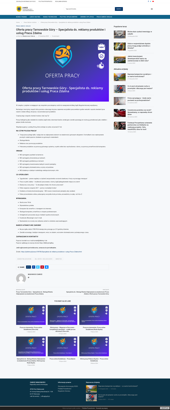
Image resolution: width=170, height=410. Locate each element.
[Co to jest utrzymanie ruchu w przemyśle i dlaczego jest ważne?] (120, 89)
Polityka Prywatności (45, 1)
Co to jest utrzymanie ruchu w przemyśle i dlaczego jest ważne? (140, 87)
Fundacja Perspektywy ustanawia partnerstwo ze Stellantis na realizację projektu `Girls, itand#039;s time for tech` (140, 126)
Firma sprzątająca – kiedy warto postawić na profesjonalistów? (139, 99)
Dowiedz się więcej (102, 408)
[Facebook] (148, 1)
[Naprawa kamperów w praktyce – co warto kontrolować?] (120, 77)
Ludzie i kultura (35, 17)
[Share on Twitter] (38, 267)
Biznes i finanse (21, 17)
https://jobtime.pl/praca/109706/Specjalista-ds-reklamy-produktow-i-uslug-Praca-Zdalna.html (51, 252)
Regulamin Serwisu (61, 1)
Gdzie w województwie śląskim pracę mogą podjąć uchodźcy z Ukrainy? (139, 46)
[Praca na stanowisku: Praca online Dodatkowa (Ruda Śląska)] (94, 315)
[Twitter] (150, 1)
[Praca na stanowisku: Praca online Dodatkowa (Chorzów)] (31, 315)
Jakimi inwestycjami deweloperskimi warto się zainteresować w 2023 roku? (138, 58)
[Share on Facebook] (33, 267)
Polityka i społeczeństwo (68, 17)
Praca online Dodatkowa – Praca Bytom (62, 359)
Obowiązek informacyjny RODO (26, 1)
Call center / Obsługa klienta (43, 259)
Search (118, 9)
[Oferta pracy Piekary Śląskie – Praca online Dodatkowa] (94, 346)
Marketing (59, 259)
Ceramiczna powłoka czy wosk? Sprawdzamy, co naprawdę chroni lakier (140, 112)
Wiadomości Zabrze (29, 36)
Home (18, 22)
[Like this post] (29, 267)
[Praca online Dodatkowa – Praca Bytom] (62, 346)
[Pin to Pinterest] (42, 267)
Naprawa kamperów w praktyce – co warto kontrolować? (140, 75)
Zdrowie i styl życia (87, 17)
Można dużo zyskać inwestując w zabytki (140, 33)
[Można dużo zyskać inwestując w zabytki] (120, 35)
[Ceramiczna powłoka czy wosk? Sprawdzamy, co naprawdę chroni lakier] (120, 113)
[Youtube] (153, 1)
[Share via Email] (47, 267)
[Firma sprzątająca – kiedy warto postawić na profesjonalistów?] (120, 101)
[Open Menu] (152, 9)
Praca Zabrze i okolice (104, 17)
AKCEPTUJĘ (165, 408)
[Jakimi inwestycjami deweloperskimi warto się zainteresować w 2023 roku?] (120, 59)
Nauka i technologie (50, 17)
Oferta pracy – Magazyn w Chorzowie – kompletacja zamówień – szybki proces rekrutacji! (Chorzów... (62, 329)
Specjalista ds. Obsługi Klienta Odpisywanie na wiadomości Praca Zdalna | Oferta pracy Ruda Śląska (31, 361)
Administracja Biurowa (24, 259)
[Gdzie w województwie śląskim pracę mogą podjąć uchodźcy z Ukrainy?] (120, 46)
